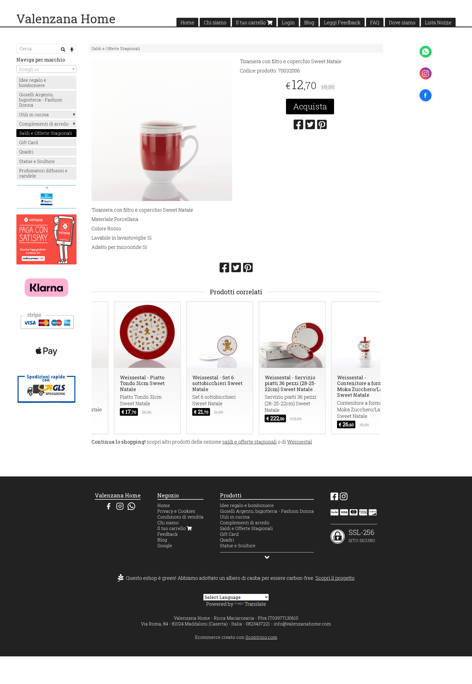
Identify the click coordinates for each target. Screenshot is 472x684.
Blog (309, 22)
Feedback (167, 534)
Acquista (310, 106)
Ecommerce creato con (236, 637)
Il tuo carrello (251, 22)
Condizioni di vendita (180, 517)
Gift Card (28, 142)
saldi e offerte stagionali (249, 441)
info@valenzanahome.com (302, 624)
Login (288, 22)
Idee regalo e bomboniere (32, 82)
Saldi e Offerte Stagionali (116, 48)
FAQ (374, 22)
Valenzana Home (66, 18)
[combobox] (46, 69)
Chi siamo (215, 22)
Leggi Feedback (342, 22)
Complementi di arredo (44, 124)
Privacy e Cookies (176, 511)
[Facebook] (334, 498)
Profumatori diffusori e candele (43, 173)
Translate (255, 604)
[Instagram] (343, 498)
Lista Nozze (438, 22)
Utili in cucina (34, 114)
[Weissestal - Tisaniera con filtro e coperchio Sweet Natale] (162, 130)
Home (187, 22)
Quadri (26, 152)
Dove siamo (402, 22)
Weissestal (299, 441)
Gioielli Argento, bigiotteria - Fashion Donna (40, 100)
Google (164, 545)
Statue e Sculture (37, 161)
